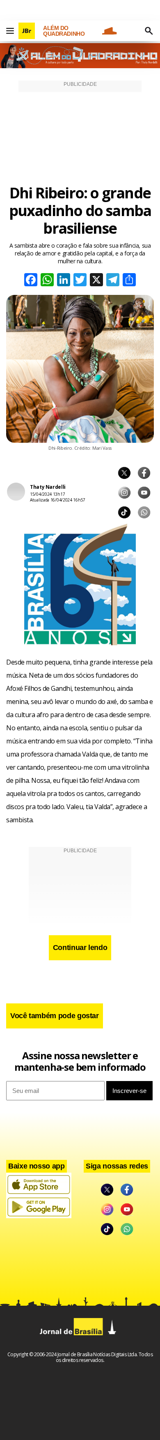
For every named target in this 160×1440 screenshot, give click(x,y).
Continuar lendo (80, 947)
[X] (96, 280)
